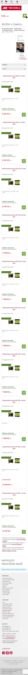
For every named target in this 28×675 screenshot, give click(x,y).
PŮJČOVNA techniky (7, 608)
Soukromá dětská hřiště (8, 615)
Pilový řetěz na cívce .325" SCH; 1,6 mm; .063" (14, 216)
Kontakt (4, 586)
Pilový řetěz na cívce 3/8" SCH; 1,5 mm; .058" (14, 355)
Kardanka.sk (22, 660)
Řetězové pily (17, 28)
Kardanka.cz (15, 660)
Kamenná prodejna (7, 583)
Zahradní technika (8, 28)
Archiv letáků (5, 594)
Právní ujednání (6, 589)
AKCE (3, 602)
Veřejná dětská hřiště (7, 617)
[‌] (3, 653)
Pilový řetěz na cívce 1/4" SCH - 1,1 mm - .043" (14, 494)
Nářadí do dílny (6, 612)
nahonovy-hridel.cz (14, 664)
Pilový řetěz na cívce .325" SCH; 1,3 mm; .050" (14, 262)
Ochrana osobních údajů (8, 580)
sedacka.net (8, 662)
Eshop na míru (5, 673)
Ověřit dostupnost (6, 479)
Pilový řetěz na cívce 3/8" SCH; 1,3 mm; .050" (14, 308)
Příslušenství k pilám (7, 30)
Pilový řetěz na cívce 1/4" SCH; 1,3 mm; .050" (14, 447)
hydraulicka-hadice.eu (17, 662)
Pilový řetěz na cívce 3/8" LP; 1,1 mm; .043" (14, 77)
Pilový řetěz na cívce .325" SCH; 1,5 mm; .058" (14, 169)
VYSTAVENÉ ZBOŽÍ (7, 604)
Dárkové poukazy (6, 607)
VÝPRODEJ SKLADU (7, 605)
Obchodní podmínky (7, 578)
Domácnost (5, 618)
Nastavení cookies (12, 671)
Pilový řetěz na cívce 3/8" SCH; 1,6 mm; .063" (14, 401)
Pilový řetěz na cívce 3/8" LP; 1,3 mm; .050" (14, 123)
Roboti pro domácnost (8, 613)
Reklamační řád (6, 581)
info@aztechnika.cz (11, 637)
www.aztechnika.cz (10, 638)
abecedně (9, 551)
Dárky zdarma (5, 591)
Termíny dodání (6, 592)
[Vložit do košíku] (24, 115)
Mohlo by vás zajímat (7, 588)
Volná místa (5, 584)
